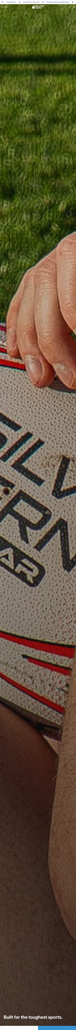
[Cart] (74, 7)
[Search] (6, 7)
